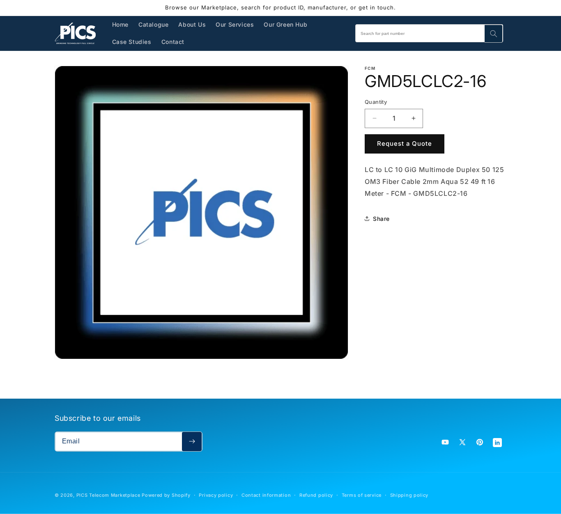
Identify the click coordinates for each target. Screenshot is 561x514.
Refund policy (316, 495)
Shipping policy (409, 495)
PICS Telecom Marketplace (108, 495)
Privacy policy (216, 495)
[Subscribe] (192, 441)
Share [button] (381, 218)
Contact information (266, 495)
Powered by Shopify (166, 495)
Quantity (376, 102)
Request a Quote (404, 143)
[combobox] (429, 33)
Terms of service (362, 495)
